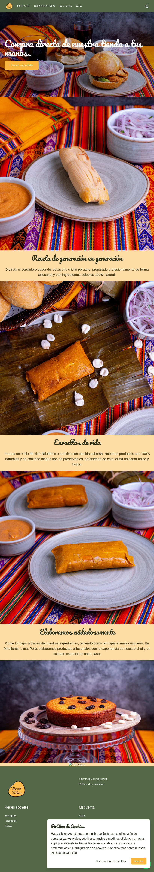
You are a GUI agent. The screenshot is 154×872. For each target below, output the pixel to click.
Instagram (11, 815)
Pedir (82, 815)
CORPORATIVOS (44, 5)
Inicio (78, 5)
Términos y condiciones (93, 778)
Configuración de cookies (111, 860)
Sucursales (65, 5)
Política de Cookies (64, 852)
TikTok (8, 825)
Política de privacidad (91, 783)
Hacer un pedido (22, 65)
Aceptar (138, 860)
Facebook (10, 820)
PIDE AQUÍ (23, 5)
